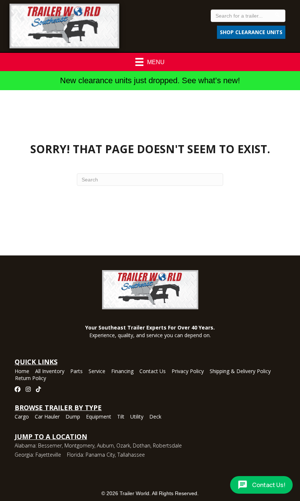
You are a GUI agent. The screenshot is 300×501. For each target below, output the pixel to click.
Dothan (141, 445)
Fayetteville (48, 454)
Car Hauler (47, 417)
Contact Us (152, 372)
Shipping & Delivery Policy (240, 372)
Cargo (22, 417)
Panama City (100, 454)
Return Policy (30, 379)
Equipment (98, 417)
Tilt (120, 417)
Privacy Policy (188, 372)
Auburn (105, 445)
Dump (72, 417)
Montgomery (79, 445)
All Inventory (49, 372)
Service (97, 372)
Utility (136, 417)
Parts (76, 372)
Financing (122, 372)
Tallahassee (131, 454)
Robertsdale (167, 445)
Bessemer (50, 445)
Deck (155, 417)
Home (22, 372)
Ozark (123, 445)
